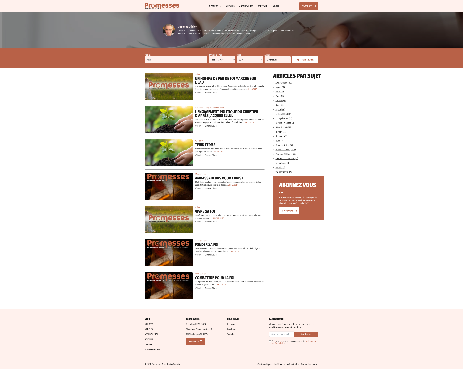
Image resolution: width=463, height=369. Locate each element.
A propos (213, 6)
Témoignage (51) (282, 163)
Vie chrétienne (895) (284, 172)
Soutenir (262, 6)
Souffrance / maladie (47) (287, 158)
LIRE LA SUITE (252, 89)
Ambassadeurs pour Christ (219, 178)
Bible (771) (280, 91)
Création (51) (281, 100)
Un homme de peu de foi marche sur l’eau (225, 80)
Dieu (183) (280, 105)
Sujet (239, 55)
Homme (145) (281, 136)
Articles (230, 6)
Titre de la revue (215, 55)
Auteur (267, 55)
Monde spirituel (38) (284, 145)
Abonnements (246, 6)
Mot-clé (148, 55)
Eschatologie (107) (283, 114)
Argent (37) (280, 87)
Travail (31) (280, 167)
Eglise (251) (280, 109)
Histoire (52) (281, 132)
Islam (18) (280, 140)
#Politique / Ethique (203, 108)
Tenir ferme (205, 145)
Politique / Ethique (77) (286, 154)
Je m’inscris (306, 334)
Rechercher (307, 59)
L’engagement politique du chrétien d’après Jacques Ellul (226, 113)
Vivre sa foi (205, 211)
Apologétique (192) (284, 82)
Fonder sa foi (206, 244)
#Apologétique (201, 174)
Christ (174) (280, 96)
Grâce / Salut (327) (283, 127)
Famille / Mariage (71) (285, 123)
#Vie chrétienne (217, 108)
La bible (275, 6)
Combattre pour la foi (214, 277)
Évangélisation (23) (284, 118)
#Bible (197, 74)
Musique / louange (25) (286, 149)
